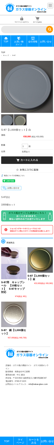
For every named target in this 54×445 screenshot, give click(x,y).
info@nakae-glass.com (38, 384)
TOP (6, 41)
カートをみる (37, 22)
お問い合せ (46, 41)
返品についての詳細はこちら (14, 175)
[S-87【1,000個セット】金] (40, 260)
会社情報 (32, 41)
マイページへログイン (22, 22)
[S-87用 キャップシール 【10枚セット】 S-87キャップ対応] (13, 263)
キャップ (6, 55)
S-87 (14, 55)
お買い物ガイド (18, 43)
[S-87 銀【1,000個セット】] (13, 314)
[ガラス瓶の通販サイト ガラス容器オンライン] (26, 12)
